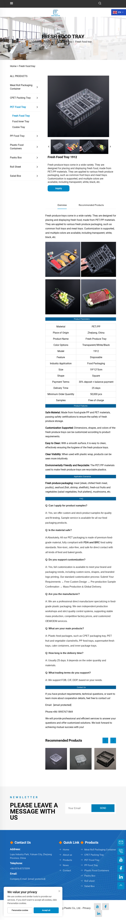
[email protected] (62, 705)
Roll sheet (15, 166)
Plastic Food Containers (17, 147)
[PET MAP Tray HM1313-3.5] (56, 759)
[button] (105, 740)
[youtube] (97, 906)
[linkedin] (98, 913)
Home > (14, 66)
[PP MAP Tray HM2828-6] (105, 759)
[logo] (55, 12)
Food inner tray (20, 121)
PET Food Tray (64, 41)
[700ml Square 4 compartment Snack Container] (80, 759)
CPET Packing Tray (20, 97)
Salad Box (15, 175)
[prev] (49, 146)
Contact (67, 870)
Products (48, 41)
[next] (110, 146)
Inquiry (58, 188)
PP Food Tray (17, 135)
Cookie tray (18, 127)
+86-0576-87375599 (20, 868)
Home (37, 41)
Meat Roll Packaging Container (21, 87)
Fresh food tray (83, 41)
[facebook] (105, 906)
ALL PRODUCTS (19, 76)
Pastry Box (16, 157)
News (66, 865)
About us (67, 854)
